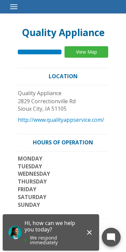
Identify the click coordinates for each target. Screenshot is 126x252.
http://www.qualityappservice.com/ (61, 119)
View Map (86, 52)
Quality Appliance (63, 32)
